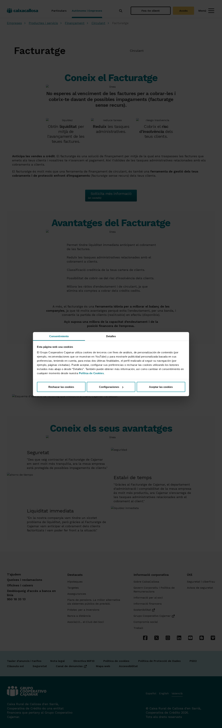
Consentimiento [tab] (59, 336)
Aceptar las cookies (161, 386)
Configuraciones (109, 386)
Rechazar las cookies (61, 386)
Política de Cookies (91, 373)
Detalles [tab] (111, 336)
